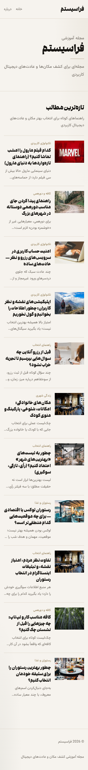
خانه (19, 9)
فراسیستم (72, 8)
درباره (7, 9)
